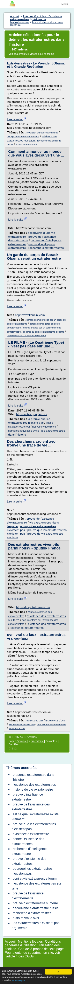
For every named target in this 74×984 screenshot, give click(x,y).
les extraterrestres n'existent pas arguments (35, 925)
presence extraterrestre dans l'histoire (33, 777)
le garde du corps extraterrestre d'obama (43, 332)
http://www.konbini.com (30, 315)
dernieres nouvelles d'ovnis (23, 430)
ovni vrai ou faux (35, 720)
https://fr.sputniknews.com (33, 607)
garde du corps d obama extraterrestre (26, 335)
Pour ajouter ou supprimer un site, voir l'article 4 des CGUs (32, 954)
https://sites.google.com (31, 414)
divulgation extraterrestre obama (23, 136)
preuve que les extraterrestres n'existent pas (34, 826)
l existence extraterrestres (27, 627)
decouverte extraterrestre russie (36, 908)
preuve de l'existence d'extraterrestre (28, 896)
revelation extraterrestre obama (42, 132)
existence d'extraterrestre (31, 834)
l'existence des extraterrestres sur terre (36, 886)
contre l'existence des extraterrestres (28, 841)
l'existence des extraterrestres (46, 623)
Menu (64, 4)
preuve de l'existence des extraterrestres (31, 807)
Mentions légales (30, 941)
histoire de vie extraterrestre (33, 789)
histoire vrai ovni (17, 728)
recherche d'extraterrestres (46, 247)
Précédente (37, 741)
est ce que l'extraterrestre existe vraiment (35, 816)
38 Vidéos (32, 54)
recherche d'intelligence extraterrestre (29, 851)
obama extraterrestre (26, 144)
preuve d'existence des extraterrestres (29, 861)
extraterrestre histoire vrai (22, 724)
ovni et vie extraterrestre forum (35, 878)
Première (21, 741)
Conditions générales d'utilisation (33, 943)
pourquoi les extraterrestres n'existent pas (32, 871)
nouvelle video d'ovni (44, 426)
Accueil (10, 941)
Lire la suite (15, 119)
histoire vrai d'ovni (55, 720)
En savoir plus (18, 980)
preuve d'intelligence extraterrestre (27, 797)
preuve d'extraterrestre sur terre (35, 903)
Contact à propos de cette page (41, 949)
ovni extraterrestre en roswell (51, 724)
